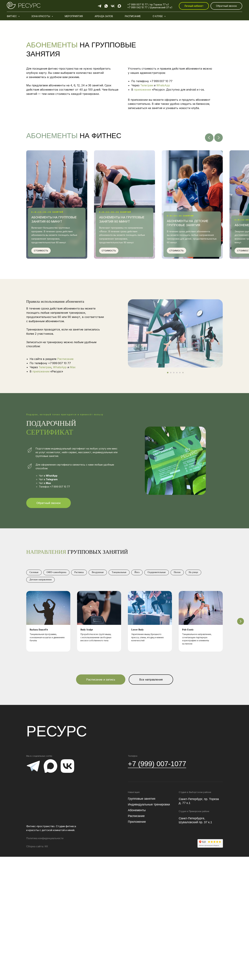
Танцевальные (119, 572)
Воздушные (98, 572)
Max (73, 367)
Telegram (52, 479)
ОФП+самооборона (56, 572)
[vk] (113, 6)
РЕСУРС (56, 731)
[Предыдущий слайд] (209, 137)
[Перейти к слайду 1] (167, 372)
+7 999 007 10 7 (136, 4)
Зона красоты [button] (41, 16)
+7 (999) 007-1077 (157, 764)
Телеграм (146, 85)
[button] (226, 6)
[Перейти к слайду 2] (170, 372)
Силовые (33, 572)
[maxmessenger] (119, 6)
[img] (33, 766)
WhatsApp (163, 85)
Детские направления (40, 579)
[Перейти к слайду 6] (183, 372)
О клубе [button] (158, 16)
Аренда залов (104, 16)
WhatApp (51, 475)
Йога (136, 572)
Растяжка (79, 572)
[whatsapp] (106, 6)
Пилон (177, 572)
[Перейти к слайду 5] (180, 372)
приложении (143, 89)
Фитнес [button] (12, 16)
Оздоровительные (157, 572)
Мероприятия (74, 16)
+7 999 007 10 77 (161, 81)
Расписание (133, 16)
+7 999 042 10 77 (137, 7)
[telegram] (99, 6)
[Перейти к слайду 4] (177, 372)
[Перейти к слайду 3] (173, 372)
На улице (193, 572)
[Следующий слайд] (218, 137)
